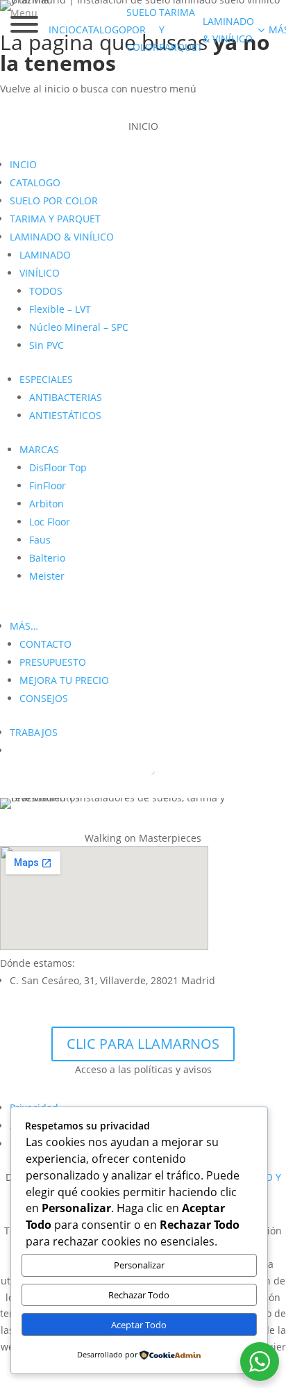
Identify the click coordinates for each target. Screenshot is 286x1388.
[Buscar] (137, 768)
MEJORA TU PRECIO (64, 680)
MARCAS (39, 449)
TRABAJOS (34, 732)
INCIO (23, 164)
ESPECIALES (46, 379)
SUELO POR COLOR (54, 200)
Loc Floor (49, 521)
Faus (40, 539)
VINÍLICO (39, 272)
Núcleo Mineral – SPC (78, 327)
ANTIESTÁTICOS (65, 415)
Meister (47, 575)
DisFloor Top (58, 467)
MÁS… (24, 625)
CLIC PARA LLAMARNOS (143, 1043)
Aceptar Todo (139, 1324)
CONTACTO (45, 644)
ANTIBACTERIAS (65, 397)
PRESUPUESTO (52, 662)
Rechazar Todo (138, 1295)
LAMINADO (45, 254)
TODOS (45, 290)
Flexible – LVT (60, 309)
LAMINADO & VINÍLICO (62, 236)
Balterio (47, 557)
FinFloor (47, 485)
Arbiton (46, 503)
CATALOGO (35, 182)
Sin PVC (46, 345)
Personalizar (139, 1265)
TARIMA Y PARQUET (55, 218)
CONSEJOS (43, 698)
